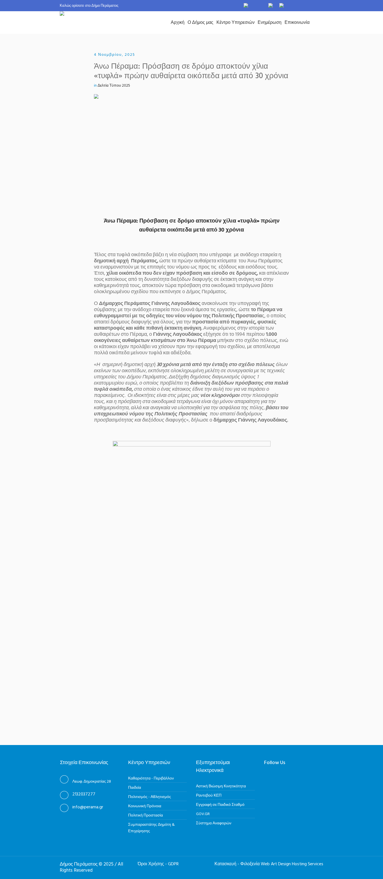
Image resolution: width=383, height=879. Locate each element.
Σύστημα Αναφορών (213, 823)
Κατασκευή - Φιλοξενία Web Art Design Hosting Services (268, 864)
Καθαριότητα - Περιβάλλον (151, 778)
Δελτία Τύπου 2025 (114, 85)
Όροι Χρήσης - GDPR (158, 864)
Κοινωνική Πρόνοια (144, 806)
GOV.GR (203, 814)
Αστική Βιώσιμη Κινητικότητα (221, 786)
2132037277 (83, 794)
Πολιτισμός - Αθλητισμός (149, 797)
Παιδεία (134, 788)
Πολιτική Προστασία (145, 815)
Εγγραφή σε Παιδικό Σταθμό (220, 805)
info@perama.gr (87, 807)
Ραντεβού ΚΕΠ (209, 795)
